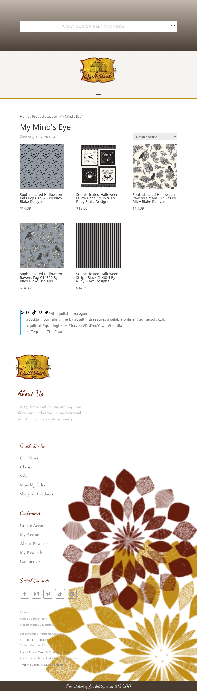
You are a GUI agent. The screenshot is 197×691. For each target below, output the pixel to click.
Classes (26, 467)
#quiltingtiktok (55, 325)
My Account (31, 534)
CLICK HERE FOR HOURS (34, 640)
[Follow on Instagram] (36, 594)
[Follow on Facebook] (24, 594)
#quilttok (34, 325)
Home (24, 116)
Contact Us (30, 561)
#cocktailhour (38, 319)
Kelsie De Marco (53, 665)
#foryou (75, 325)
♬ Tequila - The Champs (47, 331)
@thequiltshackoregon (67, 313)
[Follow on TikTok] (60, 594)
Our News (29, 458)
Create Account (34, 525)
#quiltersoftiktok (150, 319)
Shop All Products (36, 494)
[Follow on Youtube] (72, 594)
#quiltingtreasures (90, 319)
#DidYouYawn (95, 325)
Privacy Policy (28, 652)
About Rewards (34, 543)
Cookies (68, 652)
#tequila (115, 325)
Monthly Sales (32, 485)
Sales (24, 476)
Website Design (30, 665)
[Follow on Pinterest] (48, 594)
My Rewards (31, 552)
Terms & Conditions (49, 652)
